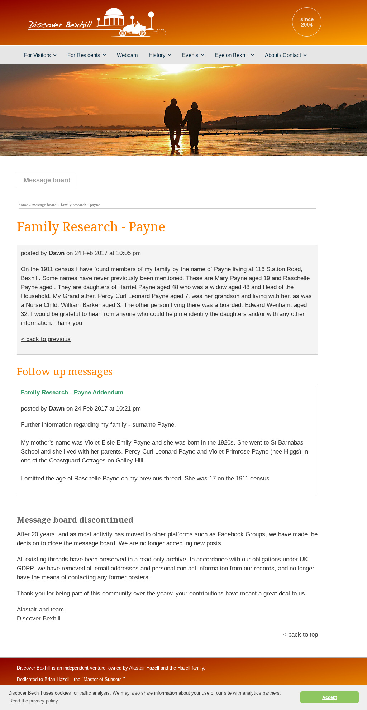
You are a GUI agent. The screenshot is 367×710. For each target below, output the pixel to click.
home (23, 205)
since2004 (307, 22)
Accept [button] (329, 697)
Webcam (127, 55)
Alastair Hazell (144, 668)
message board (44, 205)
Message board (47, 180)
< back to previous (46, 339)
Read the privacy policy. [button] (34, 701)
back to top (303, 634)
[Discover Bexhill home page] (95, 37)
